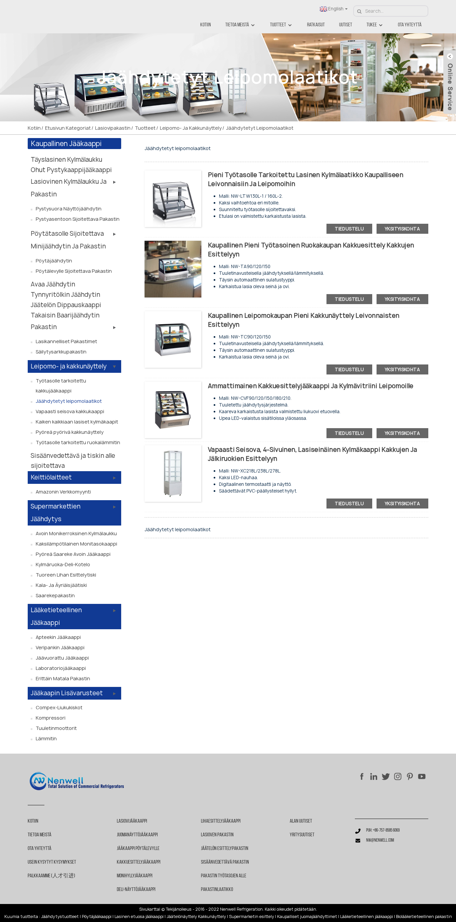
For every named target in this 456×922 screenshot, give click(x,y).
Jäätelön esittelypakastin (224, 848)
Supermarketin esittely (251, 917)
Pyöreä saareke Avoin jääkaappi (73, 554)
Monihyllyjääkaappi (135, 876)
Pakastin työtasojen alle (223, 876)
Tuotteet (278, 25)
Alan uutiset (301, 821)
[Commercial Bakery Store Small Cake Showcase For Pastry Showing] (173, 339)
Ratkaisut (316, 25)
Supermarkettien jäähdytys (55, 512)
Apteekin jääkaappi (58, 637)
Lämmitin (46, 738)
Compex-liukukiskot (59, 707)
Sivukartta (149, 909)
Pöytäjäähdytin (54, 260)
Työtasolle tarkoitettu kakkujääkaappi (61, 385)
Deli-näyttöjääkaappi (136, 889)
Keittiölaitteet (51, 477)
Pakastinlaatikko (217, 889)
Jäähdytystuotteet (60, 917)
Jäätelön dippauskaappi (66, 305)
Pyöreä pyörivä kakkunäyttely (69, 432)
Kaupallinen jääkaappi (66, 143)
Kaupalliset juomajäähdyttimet (307, 917)
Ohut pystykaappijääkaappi (71, 170)
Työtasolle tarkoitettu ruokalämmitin (78, 442)
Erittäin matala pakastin (63, 678)
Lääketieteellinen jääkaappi (56, 616)
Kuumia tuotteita (21, 917)
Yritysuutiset (302, 835)
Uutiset (345, 25)
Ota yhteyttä (410, 25)
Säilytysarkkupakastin (61, 351)
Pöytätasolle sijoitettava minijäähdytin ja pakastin (68, 239)
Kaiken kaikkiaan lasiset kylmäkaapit (77, 421)
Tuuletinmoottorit (56, 728)
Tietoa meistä (237, 25)
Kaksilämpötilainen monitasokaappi (76, 544)
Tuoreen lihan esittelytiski (66, 575)
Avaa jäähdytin (53, 284)
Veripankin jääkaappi (60, 647)
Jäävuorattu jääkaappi (62, 658)
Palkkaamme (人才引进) (51, 876)
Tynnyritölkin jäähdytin (65, 294)
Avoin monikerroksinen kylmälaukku (76, 533)
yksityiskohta (402, 229)
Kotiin (205, 25)
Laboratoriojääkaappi (61, 668)
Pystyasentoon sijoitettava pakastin (78, 219)
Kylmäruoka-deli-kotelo (63, 564)
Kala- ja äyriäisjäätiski (61, 585)
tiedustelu (349, 229)
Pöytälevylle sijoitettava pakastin (74, 271)
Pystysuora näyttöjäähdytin (68, 208)
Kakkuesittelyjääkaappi (139, 862)
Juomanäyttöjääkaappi (137, 835)
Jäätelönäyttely (182, 917)
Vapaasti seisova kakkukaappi (70, 411)
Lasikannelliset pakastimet (66, 341)
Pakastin (44, 327)
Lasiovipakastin (113, 128)
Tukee (372, 25)
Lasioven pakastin (217, 835)
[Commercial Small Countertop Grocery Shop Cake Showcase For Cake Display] (173, 268)
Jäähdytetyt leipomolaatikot (259, 128)
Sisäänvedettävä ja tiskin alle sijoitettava (73, 460)
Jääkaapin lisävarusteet (67, 693)
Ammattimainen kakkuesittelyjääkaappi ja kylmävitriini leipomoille (311, 386)
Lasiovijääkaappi (132, 821)
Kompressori (50, 718)
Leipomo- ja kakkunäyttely (191, 128)
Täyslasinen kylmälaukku (66, 159)
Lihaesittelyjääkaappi (221, 821)
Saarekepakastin (55, 595)
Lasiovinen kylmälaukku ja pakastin (68, 187)
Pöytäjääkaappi (96, 917)
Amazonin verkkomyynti (63, 492)
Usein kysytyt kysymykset (52, 862)
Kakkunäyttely (212, 917)
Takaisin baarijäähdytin (65, 315)
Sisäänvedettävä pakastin (225, 862)
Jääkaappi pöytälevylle (138, 848)
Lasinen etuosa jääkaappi (139, 917)
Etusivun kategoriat (68, 128)
